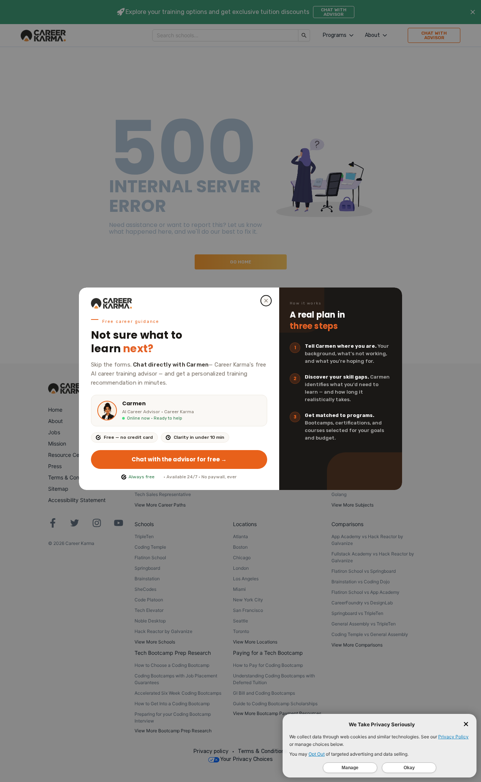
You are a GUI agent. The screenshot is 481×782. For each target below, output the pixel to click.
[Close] (266, 300)
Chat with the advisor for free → (179, 459)
